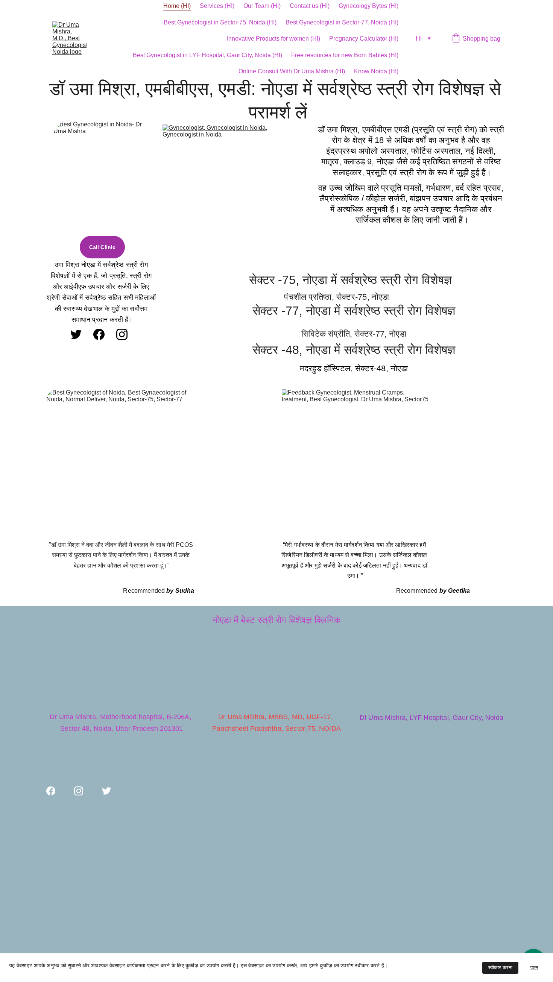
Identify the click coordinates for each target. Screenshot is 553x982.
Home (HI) (177, 6)
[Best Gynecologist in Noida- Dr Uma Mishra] (102, 178)
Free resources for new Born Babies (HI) (344, 55)
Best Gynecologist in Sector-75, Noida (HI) (220, 22)
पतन (534, 967)
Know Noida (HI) (376, 71)
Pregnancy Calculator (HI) (363, 38)
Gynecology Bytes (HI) (368, 6)
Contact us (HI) (310, 6)
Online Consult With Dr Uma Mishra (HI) (292, 71)
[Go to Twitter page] (76, 334)
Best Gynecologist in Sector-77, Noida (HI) (342, 22)
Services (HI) (217, 6)
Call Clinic (102, 247)
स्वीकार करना (500, 967)
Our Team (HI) (262, 6)
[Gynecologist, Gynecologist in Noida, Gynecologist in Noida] (228, 191)
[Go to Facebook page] (99, 334)
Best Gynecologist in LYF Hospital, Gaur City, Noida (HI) (207, 55)
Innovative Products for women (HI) (273, 38)
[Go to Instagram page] (122, 334)
